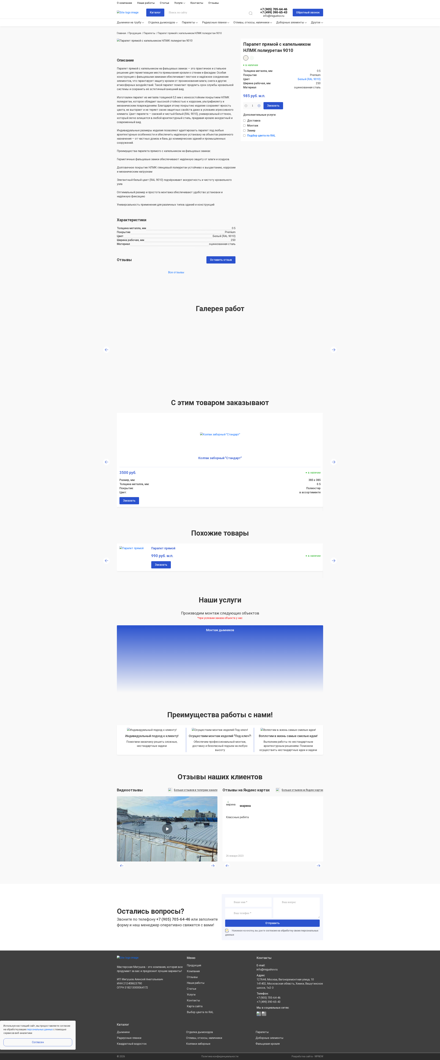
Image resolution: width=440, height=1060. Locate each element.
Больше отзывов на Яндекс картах (302, 790)
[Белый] (245, 58)
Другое (316, 22)
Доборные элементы (290, 22)
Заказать (129, 500)
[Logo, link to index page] (130, 12)
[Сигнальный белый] (251, 58)
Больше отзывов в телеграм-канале (195, 790)
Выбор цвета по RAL (200, 1012)
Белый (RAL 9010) (309, 79)
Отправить (272, 923)
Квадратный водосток (132, 1043)
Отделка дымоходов (162, 22)
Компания (193, 971)
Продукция (194, 965)
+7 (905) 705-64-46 (273, 9)
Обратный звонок (308, 12)
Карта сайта (194, 1006)
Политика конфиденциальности (219, 1056)
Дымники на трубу (129, 22)
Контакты (196, 3)
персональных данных (40, 1029)
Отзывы (213, 3)
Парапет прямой (163, 548)
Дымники (123, 1032)
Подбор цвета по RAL (261, 135)
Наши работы (146, 3)
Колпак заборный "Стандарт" (220, 458)
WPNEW (319, 1056)
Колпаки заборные (198, 1043)
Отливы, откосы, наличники (251, 22)
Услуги (178, 2)
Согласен (38, 1042)
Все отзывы (176, 272)
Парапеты (189, 22)
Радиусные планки (214, 22)
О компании (124, 3)
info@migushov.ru (273, 16)
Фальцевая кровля (268, 1043)
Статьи (164, 3)
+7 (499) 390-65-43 (273, 12)
